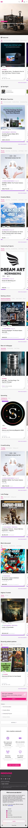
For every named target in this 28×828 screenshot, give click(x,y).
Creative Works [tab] (15, 40)
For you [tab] (2, 150)
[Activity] (22, 1)
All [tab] (1, 40)
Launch (13, 698)
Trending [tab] (3, 448)
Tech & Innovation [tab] (7, 40)
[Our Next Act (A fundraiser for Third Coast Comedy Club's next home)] (13, 215)
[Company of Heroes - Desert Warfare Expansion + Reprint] (13, 512)
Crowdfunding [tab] (14, 150)
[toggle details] (24, 80)
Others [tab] (24, 298)
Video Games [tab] (19, 298)
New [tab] (9, 398)
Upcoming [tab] (8, 150)
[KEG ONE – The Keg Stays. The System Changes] (13, 364)
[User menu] (24, 2)
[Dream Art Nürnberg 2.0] (13, 264)
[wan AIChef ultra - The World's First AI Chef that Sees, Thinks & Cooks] (13, 55)
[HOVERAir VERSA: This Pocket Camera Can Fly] (13, 166)
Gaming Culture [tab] (23, 40)
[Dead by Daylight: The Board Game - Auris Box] (13, 314)
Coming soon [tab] (4, 398)
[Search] (19, 2)
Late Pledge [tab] (21, 150)
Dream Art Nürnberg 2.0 (8, 280)
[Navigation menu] (26, 1)
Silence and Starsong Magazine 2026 (13, 430)
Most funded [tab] (9, 448)
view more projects (22, 82)
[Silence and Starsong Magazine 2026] (13, 413)
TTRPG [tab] (13, 298)
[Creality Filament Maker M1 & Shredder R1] (13, 117)
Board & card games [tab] (5, 298)
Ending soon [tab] (15, 448)
